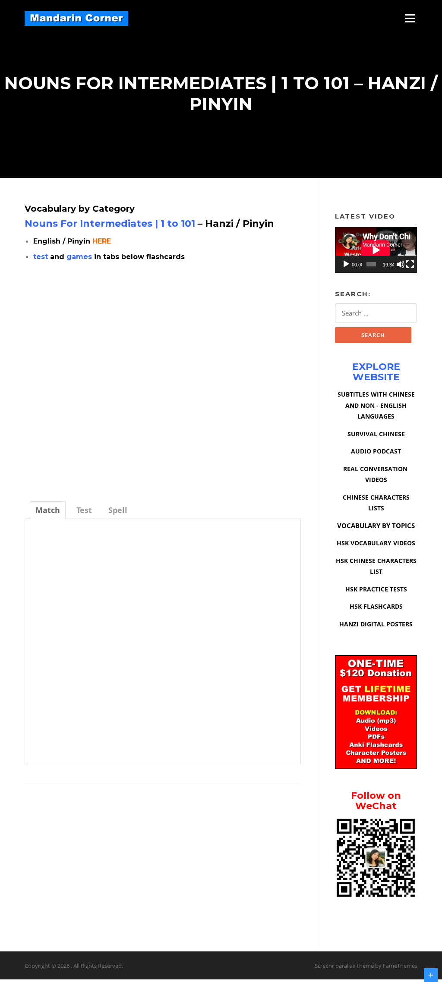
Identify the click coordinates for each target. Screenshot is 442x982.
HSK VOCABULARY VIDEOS (376, 543)
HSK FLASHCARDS (376, 606)
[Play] (346, 264)
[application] (376, 250)
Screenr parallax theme (344, 965)
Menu (409, 18)
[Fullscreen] (410, 264)
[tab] (48, 510)
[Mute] (400, 264)
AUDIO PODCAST (376, 451)
